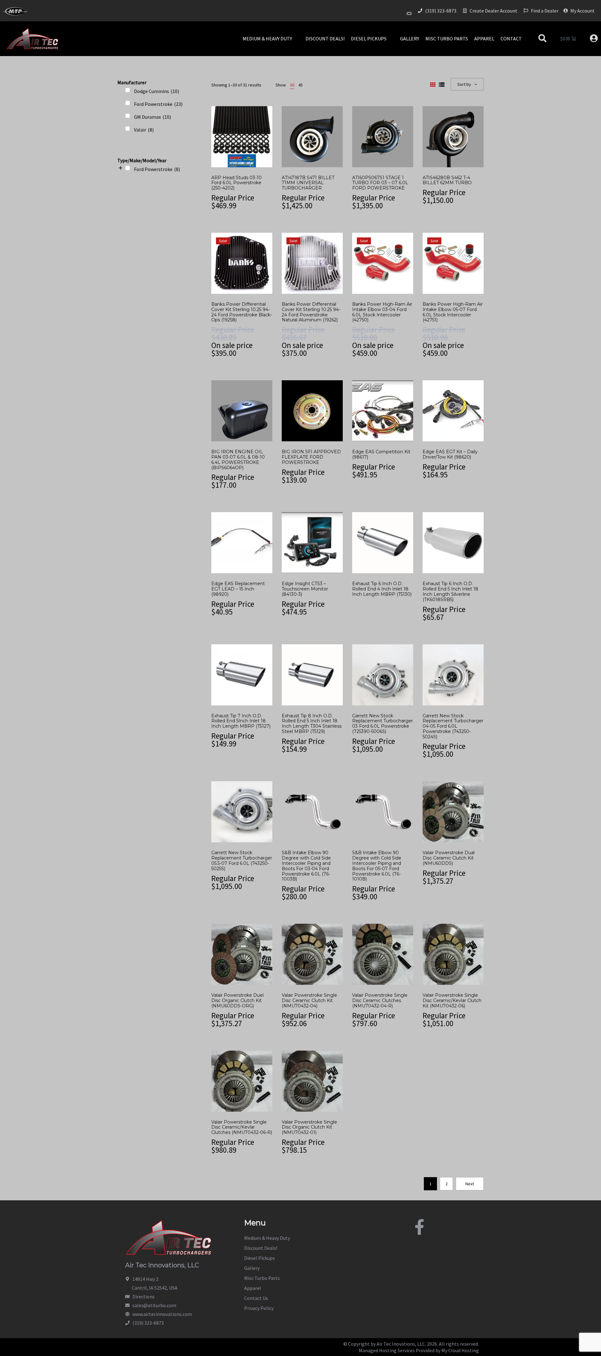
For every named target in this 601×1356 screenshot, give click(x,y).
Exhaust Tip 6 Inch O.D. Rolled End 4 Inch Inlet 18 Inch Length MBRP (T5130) (382, 589)
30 (292, 85)
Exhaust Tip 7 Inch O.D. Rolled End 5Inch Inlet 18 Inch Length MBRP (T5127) (240, 721)
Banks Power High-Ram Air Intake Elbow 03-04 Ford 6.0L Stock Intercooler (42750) (382, 312)
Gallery (251, 1268)
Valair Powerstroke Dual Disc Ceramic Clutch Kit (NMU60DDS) (449, 858)
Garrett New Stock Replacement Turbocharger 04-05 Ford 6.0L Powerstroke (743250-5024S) (453, 726)
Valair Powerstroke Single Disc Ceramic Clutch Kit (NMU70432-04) (309, 1000)
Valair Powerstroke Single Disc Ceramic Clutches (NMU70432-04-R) (380, 1000)
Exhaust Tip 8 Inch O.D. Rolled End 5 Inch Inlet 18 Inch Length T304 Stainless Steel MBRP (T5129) (312, 723)
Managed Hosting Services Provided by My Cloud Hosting (419, 1350)
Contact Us (256, 1298)
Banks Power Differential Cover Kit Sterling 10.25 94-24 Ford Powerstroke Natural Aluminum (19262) (311, 312)
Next (469, 1184)
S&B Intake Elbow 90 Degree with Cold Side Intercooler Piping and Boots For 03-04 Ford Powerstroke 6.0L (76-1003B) (306, 866)
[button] (270, 38)
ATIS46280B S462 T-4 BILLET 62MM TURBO (447, 180)
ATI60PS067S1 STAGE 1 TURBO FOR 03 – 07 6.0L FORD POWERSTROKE (380, 183)
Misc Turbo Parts (262, 1278)
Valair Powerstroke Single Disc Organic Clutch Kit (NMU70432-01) (309, 1127)
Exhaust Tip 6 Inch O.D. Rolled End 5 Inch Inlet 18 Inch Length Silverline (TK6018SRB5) (450, 591)
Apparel (252, 1288)
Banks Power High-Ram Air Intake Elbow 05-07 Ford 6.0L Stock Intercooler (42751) (453, 312)
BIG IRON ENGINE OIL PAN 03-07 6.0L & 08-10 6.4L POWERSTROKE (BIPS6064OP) (238, 459)
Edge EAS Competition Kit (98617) (381, 454)
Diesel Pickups (259, 1258)
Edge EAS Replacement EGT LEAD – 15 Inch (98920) (238, 589)
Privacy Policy (259, 1308)
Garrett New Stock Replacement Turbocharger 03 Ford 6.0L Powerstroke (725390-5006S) (382, 723)
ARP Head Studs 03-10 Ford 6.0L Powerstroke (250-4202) (236, 183)
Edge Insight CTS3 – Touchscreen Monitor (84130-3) (305, 589)
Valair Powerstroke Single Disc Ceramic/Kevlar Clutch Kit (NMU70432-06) (452, 1000)
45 (300, 85)
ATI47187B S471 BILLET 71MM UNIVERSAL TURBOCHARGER (308, 183)
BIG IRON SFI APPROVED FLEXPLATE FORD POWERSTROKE (311, 457)
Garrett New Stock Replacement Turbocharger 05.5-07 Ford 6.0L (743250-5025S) (241, 860)
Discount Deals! (260, 1248)
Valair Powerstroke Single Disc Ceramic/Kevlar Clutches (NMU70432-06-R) (241, 1127)
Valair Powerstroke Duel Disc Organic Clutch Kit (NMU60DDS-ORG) (237, 1000)
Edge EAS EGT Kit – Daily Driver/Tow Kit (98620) (450, 454)
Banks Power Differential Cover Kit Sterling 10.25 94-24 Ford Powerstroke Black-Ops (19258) (241, 312)
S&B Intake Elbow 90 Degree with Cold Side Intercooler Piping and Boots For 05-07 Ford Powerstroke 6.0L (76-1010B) (376, 866)
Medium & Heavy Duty (267, 1238)
